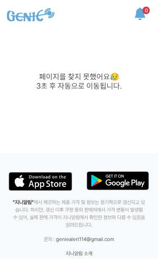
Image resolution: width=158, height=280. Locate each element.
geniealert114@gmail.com (85, 239)
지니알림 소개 (79, 253)
